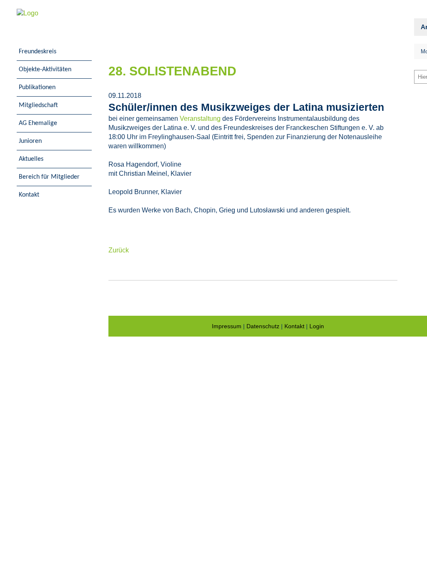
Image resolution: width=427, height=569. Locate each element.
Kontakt (29, 195)
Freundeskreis (37, 51)
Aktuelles (31, 159)
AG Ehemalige (38, 123)
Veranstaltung (200, 118)
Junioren (30, 141)
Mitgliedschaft (38, 105)
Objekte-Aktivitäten (45, 69)
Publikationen (37, 87)
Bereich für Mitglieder (49, 177)
